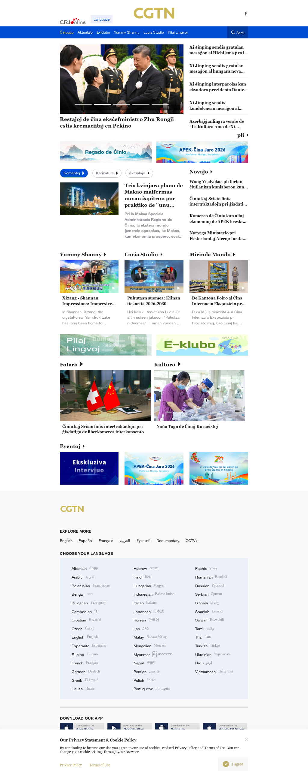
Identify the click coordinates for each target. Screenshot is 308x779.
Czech (83, 628)
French (85, 662)
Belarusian (90, 585)
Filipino (84, 654)
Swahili (209, 620)
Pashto (206, 568)
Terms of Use (99, 765)
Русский (143, 540)
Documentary (168, 540)
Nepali (144, 662)
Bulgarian (89, 602)
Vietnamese (214, 671)
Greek (85, 680)
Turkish (207, 645)
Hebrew (146, 568)
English (66, 540)
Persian (147, 671)
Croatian (86, 620)
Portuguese (152, 688)
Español (86, 540)
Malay (151, 637)
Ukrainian (212, 654)
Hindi (143, 577)
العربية (124, 540)
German (86, 671)
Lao (141, 628)
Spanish (209, 611)
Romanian (211, 577)
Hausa (83, 688)
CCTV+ (192, 540)
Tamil (204, 628)
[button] (83, 104)
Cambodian (85, 611)
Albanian (84, 568)
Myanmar (153, 654)
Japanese (149, 611)
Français (106, 540)
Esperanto (89, 645)
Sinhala (207, 602)
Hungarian (149, 585)
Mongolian (150, 645)
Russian (209, 585)
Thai (203, 637)
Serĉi (240, 32)
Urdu (203, 662)
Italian (145, 602)
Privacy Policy (71, 765)
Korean (146, 620)
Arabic (83, 577)
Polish (145, 680)
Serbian (208, 594)
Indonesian (154, 594)
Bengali (82, 594)
